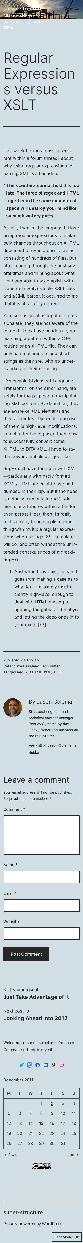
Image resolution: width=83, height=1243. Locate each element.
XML (47, 672)
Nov (12, 1154)
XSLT (57, 672)
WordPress (52, 1223)
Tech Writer (50, 666)
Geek (34, 666)
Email (9, 893)
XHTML (36, 672)
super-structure (23, 8)
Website (11, 921)
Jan (71, 1154)
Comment (14, 809)
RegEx (22, 672)
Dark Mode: (63, 1237)
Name (10, 864)
